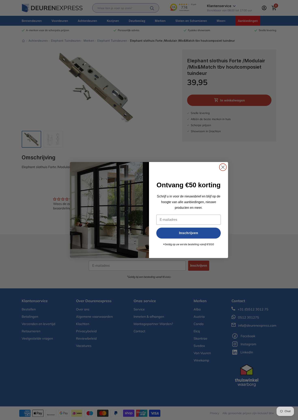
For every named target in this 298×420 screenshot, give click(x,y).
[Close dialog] (222, 167)
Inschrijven (188, 233)
